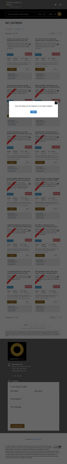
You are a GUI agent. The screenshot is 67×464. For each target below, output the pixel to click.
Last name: (38, 391)
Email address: (15, 399)
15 (43, 325)
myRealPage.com (37, 439)
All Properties (8, 29)
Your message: (15, 407)
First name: (14, 391)
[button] (12, 376)
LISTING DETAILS (12, 69)
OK (33, 112)
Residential (17, 29)
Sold (23, 29)
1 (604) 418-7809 (12, 76)
